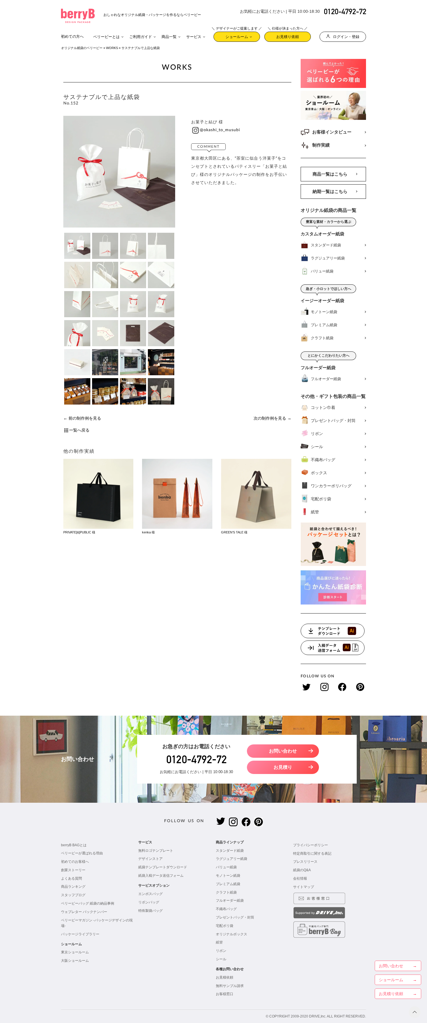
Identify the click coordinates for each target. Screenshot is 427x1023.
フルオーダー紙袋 (230, 900)
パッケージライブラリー (80, 934)
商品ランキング (73, 887)
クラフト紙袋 (226, 892)
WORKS (112, 48)
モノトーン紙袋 (228, 876)
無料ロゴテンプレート (155, 851)
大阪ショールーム (75, 961)
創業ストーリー (73, 870)
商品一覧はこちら (330, 174)
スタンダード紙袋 (230, 851)
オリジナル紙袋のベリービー (82, 48)
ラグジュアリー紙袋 (231, 859)
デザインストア (150, 859)
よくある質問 (71, 878)
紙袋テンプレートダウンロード (162, 867)
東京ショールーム (75, 952)
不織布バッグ (226, 909)
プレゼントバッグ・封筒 (235, 917)
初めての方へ (72, 36)
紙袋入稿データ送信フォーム (161, 876)
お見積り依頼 (288, 35)
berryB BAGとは (74, 845)
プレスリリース (305, 862)
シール (221, 959)
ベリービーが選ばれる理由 (82, 853)
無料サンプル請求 (230, 986)
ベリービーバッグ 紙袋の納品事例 (87, 903)
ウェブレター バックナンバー (84, 912)
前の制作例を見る (85, 418)
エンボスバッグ (150, 894)
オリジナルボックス (231, 934)
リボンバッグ (148, 902)
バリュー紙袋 (226, 867)
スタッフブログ (73, 895)
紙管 (219, 942)
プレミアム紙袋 (228, 884)
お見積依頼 (224, 977)
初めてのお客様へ (75, 862)
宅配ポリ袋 (224, 926)
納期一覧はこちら (330, 191)
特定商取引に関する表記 (312, 853)
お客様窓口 (224, 994)
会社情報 (300, 878)
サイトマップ (303, 887)
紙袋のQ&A (302, 870)
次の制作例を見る (270, 418)
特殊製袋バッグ (150, 911)
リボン (221, 951)
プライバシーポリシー (310, 845)
